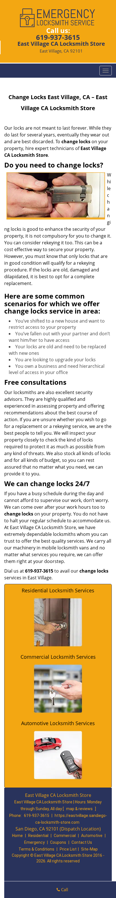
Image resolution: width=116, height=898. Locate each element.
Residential (38, 835)
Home (17, 835)
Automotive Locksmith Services (58, 723)
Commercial (65, 835)
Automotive (91, 835)
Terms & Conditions (36, 849)
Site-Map (89, 849)
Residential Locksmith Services (58, 590)
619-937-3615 (58, 37)
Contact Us (82, 842)
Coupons (58, 842)
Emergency (34, 842)
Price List (68, 849)
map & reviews (79, 808)
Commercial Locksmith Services (58, 656)
